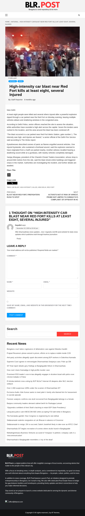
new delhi (42, 187)
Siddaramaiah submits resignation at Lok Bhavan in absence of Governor (35, 420)
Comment (11, 256)
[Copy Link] (12, 183)
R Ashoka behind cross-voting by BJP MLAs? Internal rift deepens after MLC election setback (40, 382)
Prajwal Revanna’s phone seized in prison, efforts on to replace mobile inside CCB (39, 353)
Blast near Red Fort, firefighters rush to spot (23, 194)
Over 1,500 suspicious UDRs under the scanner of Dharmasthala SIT (33, 388)
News (20, 81)
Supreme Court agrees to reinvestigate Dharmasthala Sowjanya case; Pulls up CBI (39, 362)
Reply (19, 238)
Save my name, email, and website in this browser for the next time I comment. (39, 307)
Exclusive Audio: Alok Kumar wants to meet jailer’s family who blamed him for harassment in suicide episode (42, 393)
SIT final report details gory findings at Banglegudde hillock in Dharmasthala (36, 366)
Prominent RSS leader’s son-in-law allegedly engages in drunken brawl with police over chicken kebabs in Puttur (40, 375)
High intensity (26, 187)
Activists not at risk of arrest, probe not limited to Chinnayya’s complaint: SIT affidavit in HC (62, 196)
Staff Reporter (17, 100)
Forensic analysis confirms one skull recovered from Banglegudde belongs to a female (40, 399)
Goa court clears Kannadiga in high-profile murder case (28, 370)
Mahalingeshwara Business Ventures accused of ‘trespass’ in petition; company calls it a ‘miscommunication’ (41, 434)
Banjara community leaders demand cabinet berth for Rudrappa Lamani (34, 403)
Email (47, 282)
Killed (34, 187)
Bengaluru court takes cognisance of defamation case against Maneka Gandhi (37, 349)
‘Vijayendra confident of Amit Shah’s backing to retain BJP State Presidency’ (36, 408)
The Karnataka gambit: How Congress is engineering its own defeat (33, 416)
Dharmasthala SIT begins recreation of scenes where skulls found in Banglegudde (38, 429)
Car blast (15, 187)
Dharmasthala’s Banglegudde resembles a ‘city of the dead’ (30, 440)
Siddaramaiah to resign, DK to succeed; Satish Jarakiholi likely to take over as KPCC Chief (42, 424)
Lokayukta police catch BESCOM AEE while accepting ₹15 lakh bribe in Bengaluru (39, 412)
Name (10, 282)
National (13, 81)
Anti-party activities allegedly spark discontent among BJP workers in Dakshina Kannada (41, 357)
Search (12, 329)
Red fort (50, 187)
